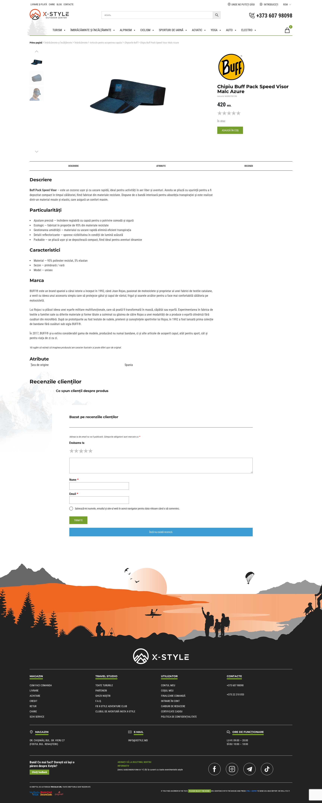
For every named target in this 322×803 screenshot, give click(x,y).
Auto (229, 30)
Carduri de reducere (173, 706)
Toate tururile (104, 685)
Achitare (35, 695)
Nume (73, 480)
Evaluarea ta (76, 443)
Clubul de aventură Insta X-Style (115, 711)
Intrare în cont (170, 701)
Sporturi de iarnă (171, 30)
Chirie (52, 4)
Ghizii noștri (103, 695)
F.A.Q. (98, 701)
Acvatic (197, 30)
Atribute (161, 166)
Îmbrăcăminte (81, 42)
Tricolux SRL (56, 787)
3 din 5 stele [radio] (81, 450)
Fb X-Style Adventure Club (111, 706)
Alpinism (126, 30)
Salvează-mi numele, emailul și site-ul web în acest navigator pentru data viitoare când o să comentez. (127, 508)
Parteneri (101, 690)
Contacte (68, 4)
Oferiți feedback (39, 772)
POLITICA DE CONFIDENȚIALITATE (179, 716)
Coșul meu (167, 690)
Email (73, 494)
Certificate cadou (171, 711)
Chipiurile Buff (131, 42)
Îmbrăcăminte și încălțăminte (90, 30)
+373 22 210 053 (235, 694)
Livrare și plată (39, 4)
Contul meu (168, 685)
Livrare (34, 690)
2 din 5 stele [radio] (76, 450)
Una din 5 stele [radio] (71, 450)
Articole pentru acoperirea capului (106, 42)
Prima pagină (36, 42)
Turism (57, 30)
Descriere (73, 166)
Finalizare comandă (173, 695)
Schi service (37, 716)
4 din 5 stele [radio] (85, 450)
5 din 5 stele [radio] (90, 450)
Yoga (214, 30)
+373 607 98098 (235, 685)
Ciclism (145, 30)
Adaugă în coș (230, 130)
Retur (33, 706)
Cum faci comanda (41, 685)
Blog (59, 4)
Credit (33, 701)
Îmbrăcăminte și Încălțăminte (58, 42)
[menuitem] (37, 62)
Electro (246, 30)
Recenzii (248, 166)
